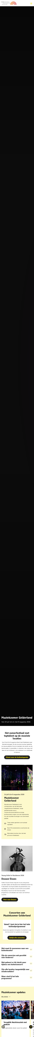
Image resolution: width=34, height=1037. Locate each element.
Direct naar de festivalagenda (17, 757)
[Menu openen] (31, 3)
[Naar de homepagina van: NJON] (8, 3)
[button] (3, 1027)
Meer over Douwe (9, 899)
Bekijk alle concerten (17, 938)
